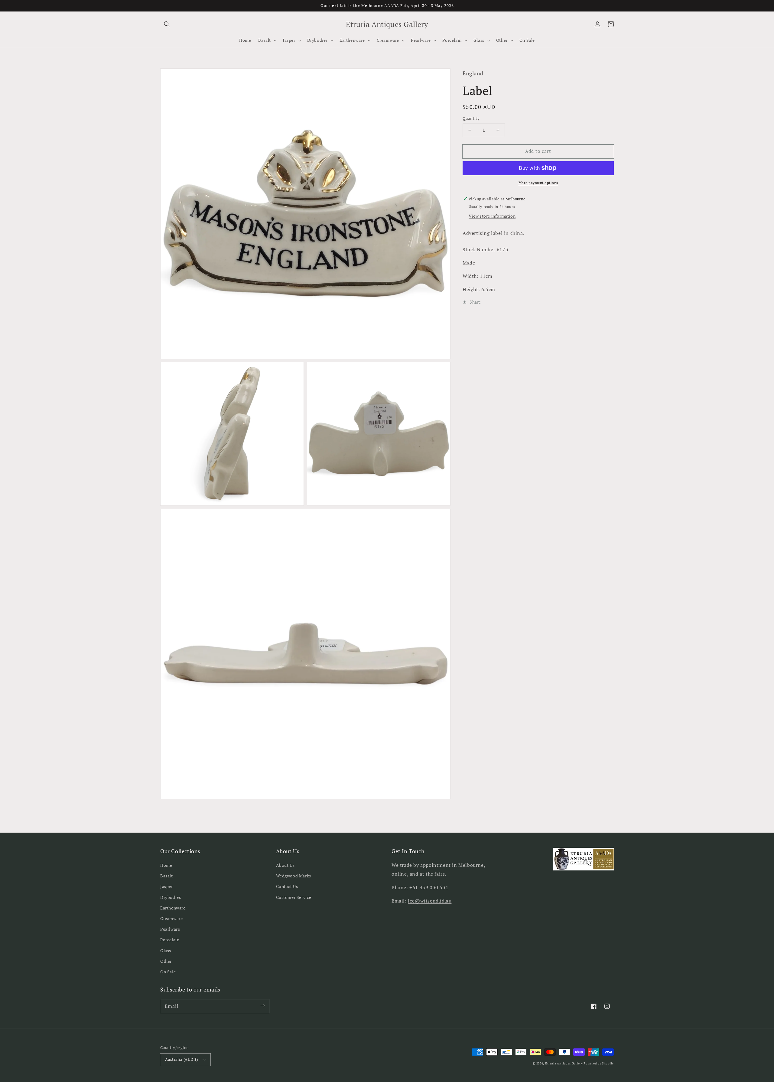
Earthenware (173, 908)
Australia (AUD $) (181, 1059)
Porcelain (169, 939)
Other (166, 961)
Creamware (171, 918)
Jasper (166, 886)
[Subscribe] (262, 1006)
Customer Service (294, 897)
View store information (492, 216)
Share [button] (475, 302)
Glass (165, 950)
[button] (167, 24)
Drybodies (170, 897)
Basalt (166, 876)
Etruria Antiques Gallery (564, 1063)
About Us (285, 865)
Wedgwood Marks (293, 876)
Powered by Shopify (599, 1063)
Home (166, 865)
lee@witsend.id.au (429, 900)
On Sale (168, 972)
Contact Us (287, 886)
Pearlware (170, 929)
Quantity (471, 118)
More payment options (538, 182)
